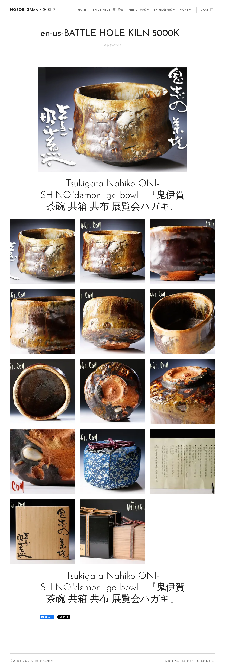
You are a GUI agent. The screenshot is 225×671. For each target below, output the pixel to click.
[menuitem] (83, 10)
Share (48, 617)
